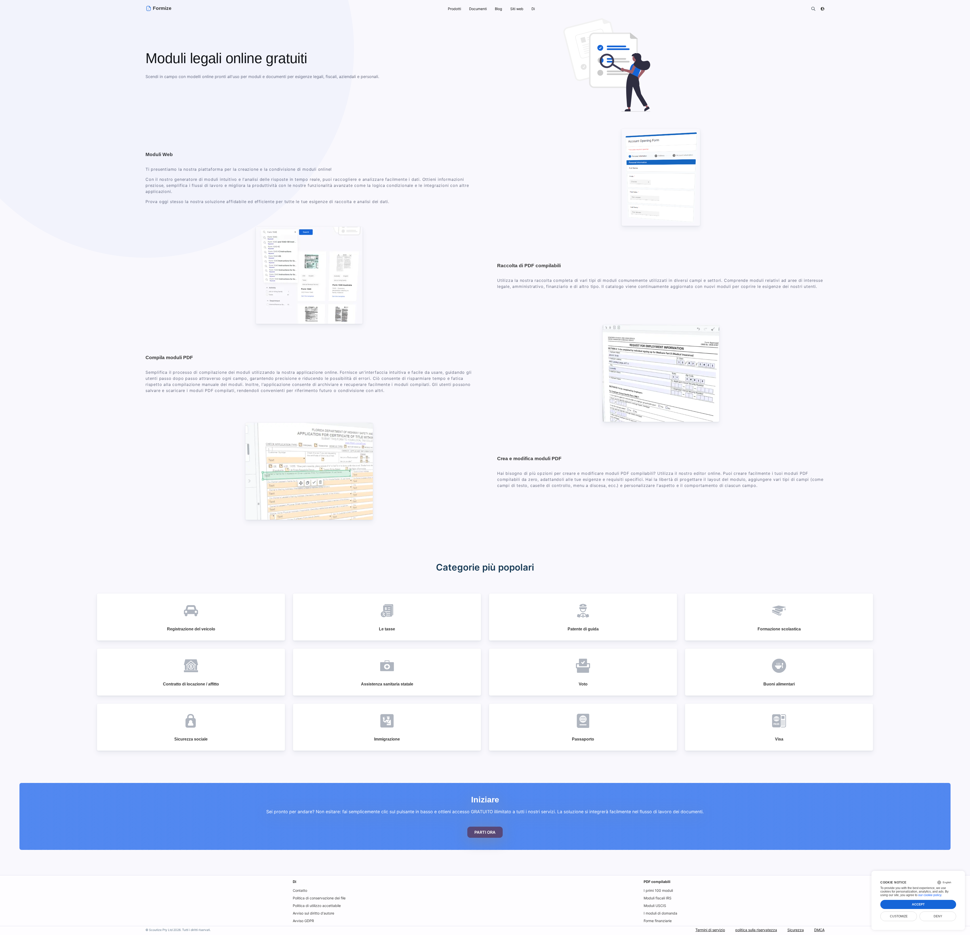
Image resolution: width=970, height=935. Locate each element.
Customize (899, 916)
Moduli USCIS (655, 905)
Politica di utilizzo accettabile (317, 905)
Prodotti (454, 9)
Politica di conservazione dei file (319, 898)
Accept (918, 904)
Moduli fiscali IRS (657, 898)
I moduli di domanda (660, 913)
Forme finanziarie (658, 921)
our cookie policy (929, 895)
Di (294, 881)
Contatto (300, 890)
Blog (498, 9)
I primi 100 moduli (658, 890)
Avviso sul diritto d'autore (313, 913)
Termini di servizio (710, 930)
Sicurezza (795, 930)
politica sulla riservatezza (756, 930)
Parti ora (485, 832)
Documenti (478, 9)
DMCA (819, 930)
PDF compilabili (657, 881)
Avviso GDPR (303, 921)
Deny (938, 916)
